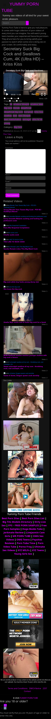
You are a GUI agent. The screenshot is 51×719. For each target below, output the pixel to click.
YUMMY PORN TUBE (29, 698)
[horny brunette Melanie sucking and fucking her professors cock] (25, 216)
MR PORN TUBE (21, 536)
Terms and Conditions (18, 688)
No (5, 708)
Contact (27, 691)
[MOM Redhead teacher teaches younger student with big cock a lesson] (23, 340)
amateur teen (36, 104)
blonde (16, 108)
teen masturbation (12, 119)
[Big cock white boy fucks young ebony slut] (23, 267)
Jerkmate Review (14, 532)
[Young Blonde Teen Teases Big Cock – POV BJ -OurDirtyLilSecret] (25, 206)
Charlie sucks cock (11, 235)
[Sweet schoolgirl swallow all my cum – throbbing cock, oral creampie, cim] (25, 363)
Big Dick (18, 127)
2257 (45, 688)
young (7, 123)
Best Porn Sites (10, 518)
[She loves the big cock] (12, 287)
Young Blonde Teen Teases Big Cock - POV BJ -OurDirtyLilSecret (23, 211)
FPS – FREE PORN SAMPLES (23, 525)
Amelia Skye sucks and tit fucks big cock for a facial (25, 322)
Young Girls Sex (23, 553)
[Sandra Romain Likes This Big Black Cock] (18, 246)
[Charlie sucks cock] (11, 232)
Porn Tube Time (26, 543)
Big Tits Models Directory (17, 521)
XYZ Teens (38, 550)
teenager (27, 119)
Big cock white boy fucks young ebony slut (21, 282)
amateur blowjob (21, 104)
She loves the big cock (13, 289)
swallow (8, 115)
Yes (5, 705)
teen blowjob (24, 115)
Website (8, 188)
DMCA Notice (35, 688)
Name (8, 175)
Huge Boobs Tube (32, 529)
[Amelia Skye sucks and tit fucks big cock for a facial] (23, 307)
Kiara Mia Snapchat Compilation (17, 228)
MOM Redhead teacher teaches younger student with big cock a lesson (25, 356)
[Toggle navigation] (4, 5)
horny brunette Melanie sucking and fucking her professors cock (23, 220)
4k (11, 104)
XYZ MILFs (24, 550)
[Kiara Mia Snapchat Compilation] (15, 225)
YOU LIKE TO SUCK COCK (14, 242)
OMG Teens (23, 539)
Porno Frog (25, 546)
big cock (8, 108)
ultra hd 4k (37, 119)
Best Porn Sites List (33, 518)
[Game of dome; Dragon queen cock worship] (19, 373)
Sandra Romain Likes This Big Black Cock (21, 249)
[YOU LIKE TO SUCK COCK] (13, 239)
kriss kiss (38, 112)
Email (8, 181)
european (28, 112)
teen (15, 115)
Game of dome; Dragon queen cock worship (21, 375)
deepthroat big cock (13, 112)
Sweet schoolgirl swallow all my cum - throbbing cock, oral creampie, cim (23, 367)
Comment (9, 148)
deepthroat (26, 108)
